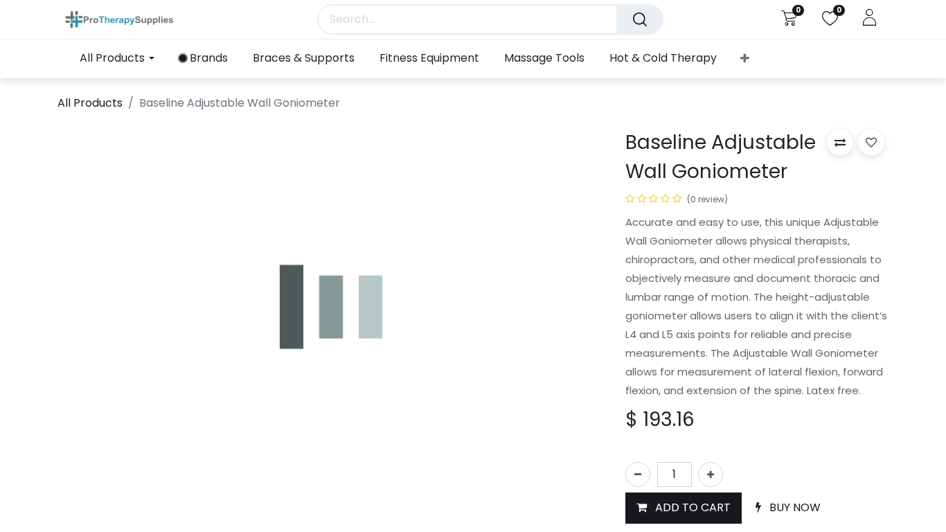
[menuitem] (203, 58)
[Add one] (710, 474)
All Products (90, 103)
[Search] (639, 19)
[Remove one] (637, 474)
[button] (744, 58)
